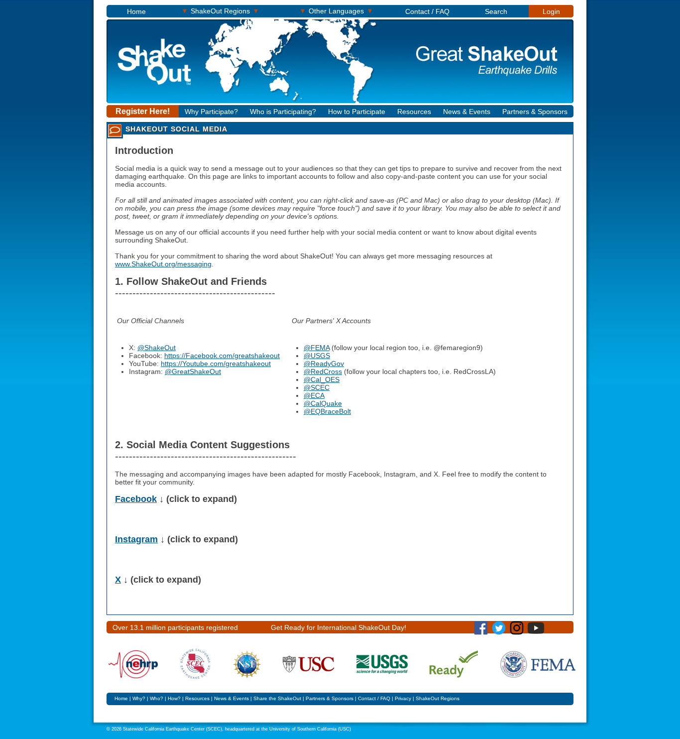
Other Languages (336, 10)
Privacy (403, 698)
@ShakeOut (156, 348)
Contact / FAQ (427, 11)
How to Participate (356, 112)
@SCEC (317, 387)
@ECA (314, 395)
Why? (138, 698)
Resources (414, 112)
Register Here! (142, 111)
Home (136, 11)
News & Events (466, 112)
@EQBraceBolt (327, 411)
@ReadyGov (324, 364)
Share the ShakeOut (277, 698)
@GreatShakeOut (193, 371)
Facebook (136, 499)
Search (496, 11)
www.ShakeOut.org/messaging (163, 264)
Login (551, 11)
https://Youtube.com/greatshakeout (216, 364)
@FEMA (317, 348)
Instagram (136, 539)
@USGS (317, 356)
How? (174, 698)
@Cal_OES (322, 379)
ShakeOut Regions (220, 10)
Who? (156, 698)
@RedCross (323, 371)
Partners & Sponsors (534, 112)
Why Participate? (211, 112)
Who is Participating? (283, 112)
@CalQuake (323, 403)
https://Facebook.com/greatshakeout (222, 356)
